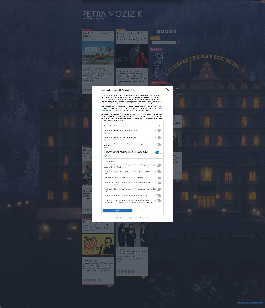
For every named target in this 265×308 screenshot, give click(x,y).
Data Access (132, 218)
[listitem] (132, 126)
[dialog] (132, 154)
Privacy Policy (144, 218)
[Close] (168, 90)
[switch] (158, 130)
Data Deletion (120, 218)
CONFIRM (117, 210)
